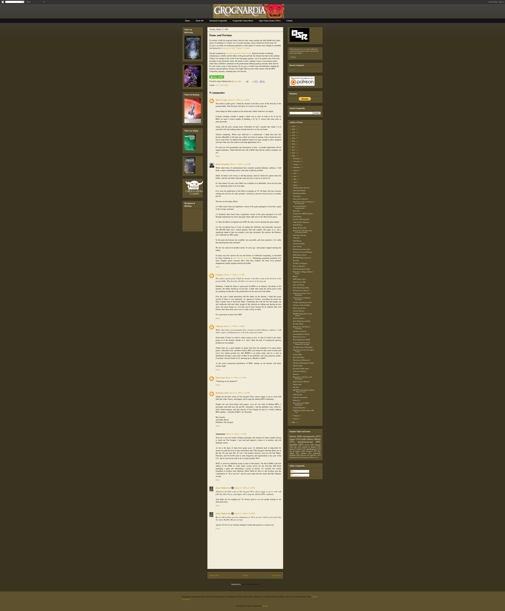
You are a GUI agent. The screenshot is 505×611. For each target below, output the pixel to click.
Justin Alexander (222, 164)
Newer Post (214, 575)
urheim (315, 457)
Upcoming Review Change (301, 334)
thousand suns (305, 457)
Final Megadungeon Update (301, 269)
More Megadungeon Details (301, 340)
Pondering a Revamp (299, 235)
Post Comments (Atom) (250, 584)
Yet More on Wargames (300, 263)
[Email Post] (247, 81)
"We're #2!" (296, 238)
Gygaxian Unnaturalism (300, 397)
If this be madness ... (299, 318)
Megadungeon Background (301, 360)
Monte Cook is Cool (299, 337)
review (306, 445)
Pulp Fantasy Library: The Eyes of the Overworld (303, 202)
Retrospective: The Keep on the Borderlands (302, 378)
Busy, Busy (296, 211)
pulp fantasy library (311, 439)
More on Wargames (299, 266)
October (296, 164)
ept (295, 447)
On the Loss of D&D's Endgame (303, 214)
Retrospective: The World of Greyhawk (301, 327)
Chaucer (293, 57)
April (295, 182)
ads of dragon (295, 451)
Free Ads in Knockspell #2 (301, 219)
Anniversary (297, 196)
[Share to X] (258, 81)
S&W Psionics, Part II (299, 255)
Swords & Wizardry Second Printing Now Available (301, 343)
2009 (293, 156)
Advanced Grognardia (218, 20)
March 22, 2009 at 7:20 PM (244, 513)
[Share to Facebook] (261, 81)
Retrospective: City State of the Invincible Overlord (302, 231)
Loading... (293, 70)
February (296, 416)
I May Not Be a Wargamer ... (302, 222)
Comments (296, 475)
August (296, 170)
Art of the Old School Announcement (299, 207)
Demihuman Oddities (299, 193)
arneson (303, 453)
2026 (293, 126)
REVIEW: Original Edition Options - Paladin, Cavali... (303, 391)
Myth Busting (297, 241)
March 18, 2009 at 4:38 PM (239, 393)
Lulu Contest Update (299, 190)
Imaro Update (297, 246)
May (295, 179)
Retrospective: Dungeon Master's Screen (303, 272)
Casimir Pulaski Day (299, 408)
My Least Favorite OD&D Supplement (301, 404)
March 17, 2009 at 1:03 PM (240, 164)
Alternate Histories (298, 311)
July (295, 173)
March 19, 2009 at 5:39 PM (236, 434)
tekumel (318, 445)
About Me (200, 20)
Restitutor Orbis (222, 392)
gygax (292, 439)
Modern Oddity (298, 366)
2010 (293, 153)
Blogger (265, 606)
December (297, 158)
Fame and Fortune (220, 35)
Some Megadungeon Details (301, 321)
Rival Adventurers (298, 357)
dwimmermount (305, 441)
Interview (296, 374)
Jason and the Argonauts (300, 199)
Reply (218, 156)
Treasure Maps (297, 354)
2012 (293, 147)
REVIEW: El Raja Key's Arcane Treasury (302, 314)
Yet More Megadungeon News (302, 302)
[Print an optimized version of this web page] (216, 78)
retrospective (309, 436)
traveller (293, 444)
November (297, 161)
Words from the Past (299, 308)
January (296, 419)
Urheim (289, 20)
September (297, 167)
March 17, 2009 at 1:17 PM (234, 274)
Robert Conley (221, 100)
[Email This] (253, 81)
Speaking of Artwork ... (300, 331)
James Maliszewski (223, 487)
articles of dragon (309, 447)
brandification (294, 457)
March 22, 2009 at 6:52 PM (244, 488)
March (296, 185)
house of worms (295, 449)
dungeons (303, 455)
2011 (293, 150)
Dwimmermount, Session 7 (301, 290)
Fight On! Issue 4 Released (301, 382)
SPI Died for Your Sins (242, 258)
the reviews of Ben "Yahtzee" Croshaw (235, 48)
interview (309, 451)
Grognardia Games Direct (243, 20)
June (295, 176)
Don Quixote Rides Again (301, 368)
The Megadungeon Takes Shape (303, 347)
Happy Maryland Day (299, 228)
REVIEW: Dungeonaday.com (302, 258)
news (217, 85)
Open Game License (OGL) (270, 20)
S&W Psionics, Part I (299, 279)
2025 (293, 129)
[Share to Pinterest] (263, 81)
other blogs (224, 85)
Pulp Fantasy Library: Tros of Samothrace (302, 294)
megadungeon (311, 449)
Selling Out (296, 400)
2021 (293, 141)
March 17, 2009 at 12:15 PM (238, 100)
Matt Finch (220, 377)
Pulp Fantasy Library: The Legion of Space (303, 351)
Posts (294, 471)
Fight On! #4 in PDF (299, 282)
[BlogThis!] (256, 81)
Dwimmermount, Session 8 (301, 188)
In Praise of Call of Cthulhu (301, 305)
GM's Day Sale (297, 395)
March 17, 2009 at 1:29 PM (234, 326)
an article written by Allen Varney (238, 53)
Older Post (276, 575)
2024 (293, 132)
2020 (293, 144)
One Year (296, 387)
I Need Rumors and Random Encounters (301, 298)
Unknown (219, 274)
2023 (293, 135)
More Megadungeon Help (301, 288)
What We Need (297, 225)
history (293, 436)
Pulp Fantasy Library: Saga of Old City (303, 411)
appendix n (313, 455)
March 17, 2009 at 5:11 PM (236, 377)
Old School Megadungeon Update (303, 363)
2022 (293, 138)
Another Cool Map (299, 244)
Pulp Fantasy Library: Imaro (301, 249)
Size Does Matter (298, 324)
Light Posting (297, 216)
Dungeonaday (297, 384)
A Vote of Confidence (299, 371)
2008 (293, 422)
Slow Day (296, 261)
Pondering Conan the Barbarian (302, 252)
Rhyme (295, 276)
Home (187, 20)
